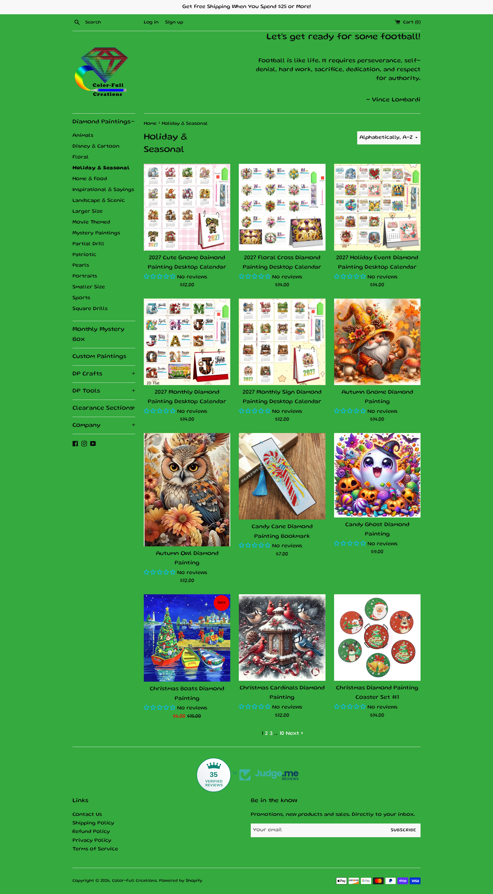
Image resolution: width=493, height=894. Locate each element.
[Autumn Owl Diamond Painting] (187, 489)
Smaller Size (88, 287)
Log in (151, 22)
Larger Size (87, 211)
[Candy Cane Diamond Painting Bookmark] (282, 476)
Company (103, 425)
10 (282, 733)
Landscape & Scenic (98, 200)
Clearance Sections (103, 408)
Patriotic (84, 255)
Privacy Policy (91, 840)
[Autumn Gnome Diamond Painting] (377, 342)
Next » (294, 733)
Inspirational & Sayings (103, 190)
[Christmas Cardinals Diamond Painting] (282, 637)
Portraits (84, 276)
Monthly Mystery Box (98, 334)
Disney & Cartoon (96, 146)
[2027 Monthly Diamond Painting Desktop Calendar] (187, 342)
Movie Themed (91, 222)
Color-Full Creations (134, 881)
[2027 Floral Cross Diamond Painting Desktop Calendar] (282, 207)
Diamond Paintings (103, 122)
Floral (80, 157)
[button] (160, 277)
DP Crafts (103, 374)
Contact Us (87, 814)
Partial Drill (88, 244)
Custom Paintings (99, 356)
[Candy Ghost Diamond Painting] (377, 475)
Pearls (80, 265)
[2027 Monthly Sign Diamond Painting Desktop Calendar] (282, 342)
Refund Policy (91, 831)
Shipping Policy (93, 823)
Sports (81, 298)
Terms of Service (95, 849)
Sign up (174, 22)
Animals (82, 135)
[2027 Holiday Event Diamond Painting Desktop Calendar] (377, 207)
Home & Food (89, 179)
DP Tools (103, 391)
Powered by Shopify (180, 881)
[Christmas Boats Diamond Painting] (187, 638)
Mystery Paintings (96, 233)
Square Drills (90, 309)
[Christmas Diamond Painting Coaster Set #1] (377, 637)
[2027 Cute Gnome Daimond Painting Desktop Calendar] (187, 207)
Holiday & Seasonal (101, 168)
